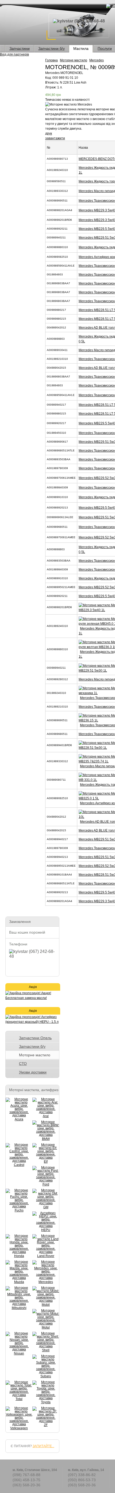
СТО (23, 1063)
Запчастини (19, 48)
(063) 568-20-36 (26, 1485)
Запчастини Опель (35, 1038)
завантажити (55, 138)
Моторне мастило (73, 60)
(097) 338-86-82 (82, 1475)
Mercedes (96, 60)
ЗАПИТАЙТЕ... (43, 1446)
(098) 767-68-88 (26, 1475)
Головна (51, 60)
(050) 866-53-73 (82, 1480)
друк (48, 133)
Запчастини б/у (51, 48)
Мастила (81, 48)
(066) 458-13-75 (26, 1480)
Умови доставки (33, 1072)
